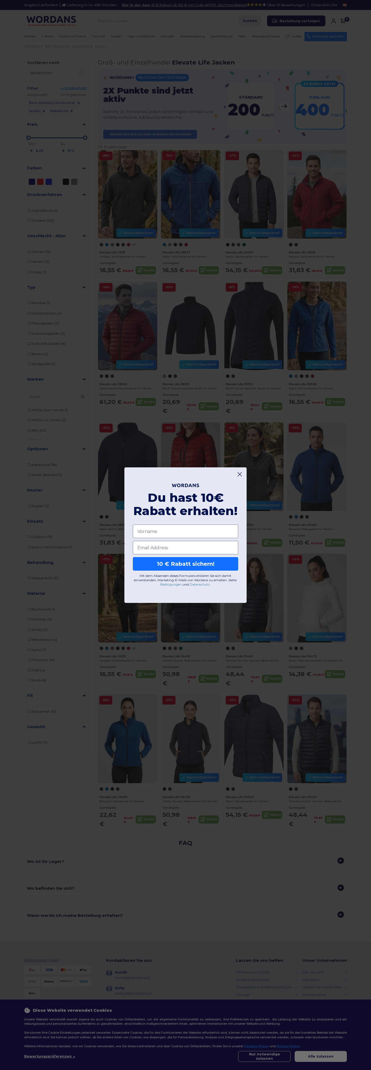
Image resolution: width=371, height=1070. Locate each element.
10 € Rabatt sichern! (186, 564)
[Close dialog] (239, 474)
